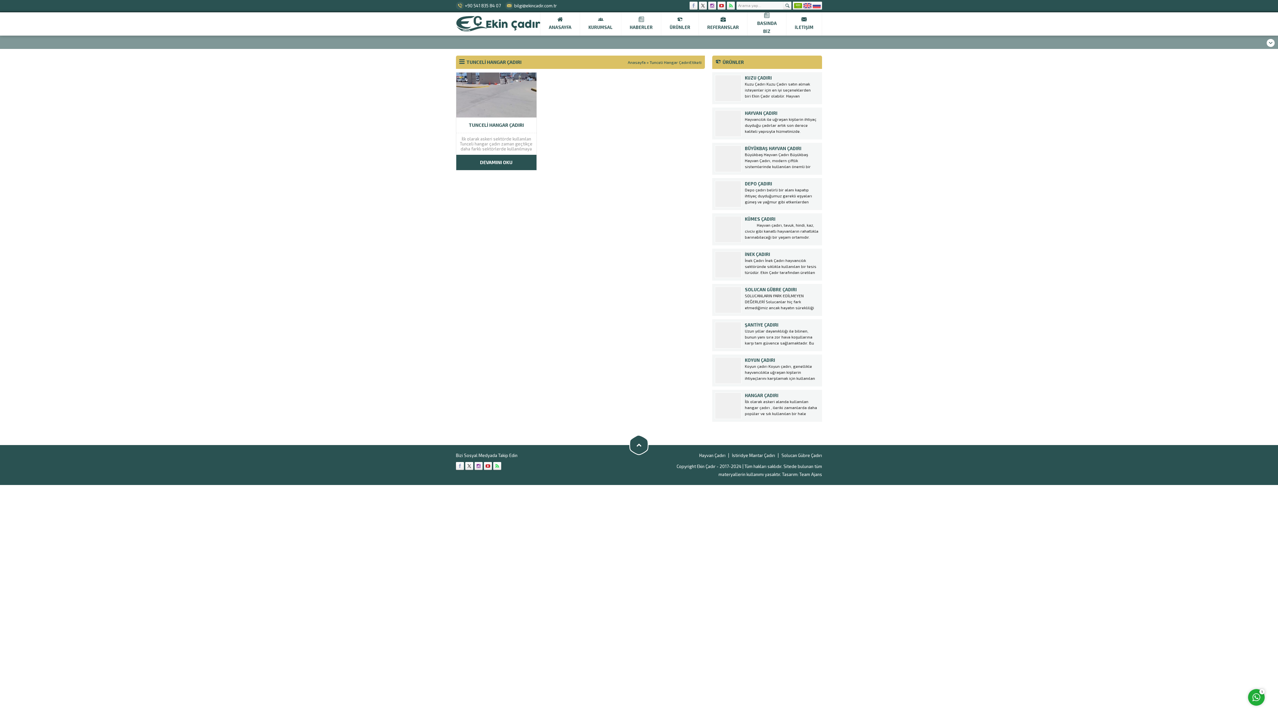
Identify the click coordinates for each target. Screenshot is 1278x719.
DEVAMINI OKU (496, 162)
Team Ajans (810, 474)
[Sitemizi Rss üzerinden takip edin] (731, 6)
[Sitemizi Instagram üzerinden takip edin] (712, 6)
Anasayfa (637, 62)
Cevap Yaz (1215, 670)
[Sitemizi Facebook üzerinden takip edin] (694, 6)
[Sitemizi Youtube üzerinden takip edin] (722, 6)
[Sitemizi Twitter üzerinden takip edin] (703, 6)
